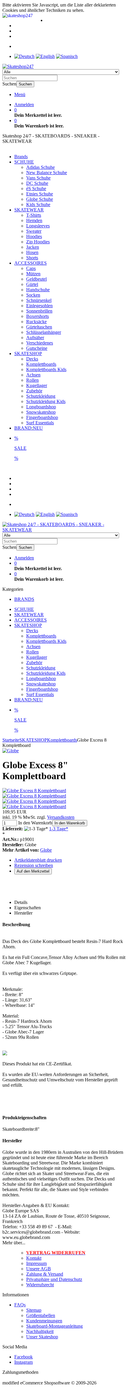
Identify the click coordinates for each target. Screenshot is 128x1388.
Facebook (23, 1356)
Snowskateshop (41, 412)
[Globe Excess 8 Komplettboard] (34, 790)
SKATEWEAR (29, 209)
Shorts (32, 257)
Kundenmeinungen (44, 1320)
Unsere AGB (38, 1268)
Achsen (33, 374)
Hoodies (34, 236)
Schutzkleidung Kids (45, 401)
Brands (21, 156)
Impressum (36, 1263)
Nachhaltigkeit (40, 1331)
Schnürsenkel (38, 300)
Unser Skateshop (42, 1336)
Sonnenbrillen (39, 310)
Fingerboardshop (42, 417)
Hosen (32, 252)
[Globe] (10, 750)
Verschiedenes (39, 342)
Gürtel (32, 284)
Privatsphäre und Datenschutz (54, 1279)
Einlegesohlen (39, 305)
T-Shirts (33, 215)
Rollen (32, 380)
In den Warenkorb (69, 823)
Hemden (34, 220)
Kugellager (36, 385)
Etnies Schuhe (39, 193)
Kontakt (33, 1258)
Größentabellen (40, 1315)
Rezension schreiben (33, 865)
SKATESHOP (28, 353)
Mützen (33, 273)
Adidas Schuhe (40, 167)
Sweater (33, 231)
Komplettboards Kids (46, 369)
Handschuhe (38, 289)
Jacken (32, 247)
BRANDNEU (28, 428)
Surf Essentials (40, 422)
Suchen (25, 84)
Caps (31, 268)
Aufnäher (35, 337)
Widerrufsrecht (40, 1284)
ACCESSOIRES (30, 263)
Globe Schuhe (39, 199)
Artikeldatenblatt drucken (38, 860)
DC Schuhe (37, 183)
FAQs (20, 1304)
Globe (46, 849)
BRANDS (24, 599)
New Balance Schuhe (46, 172)
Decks (32, 358)
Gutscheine (36, 348)
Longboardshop (41, 406)
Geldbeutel (36, 279)
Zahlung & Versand (44, 1274)
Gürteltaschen (39, 326)
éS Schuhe (36, 188)
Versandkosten (60, 817)
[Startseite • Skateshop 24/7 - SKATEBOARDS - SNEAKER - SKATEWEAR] (18, 66)
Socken (33, 294)
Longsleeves (38, 225)
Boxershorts (37, 316)
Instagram (23, 1362)
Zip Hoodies (38, 241)
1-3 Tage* (58, 828)
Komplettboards (41, 364)
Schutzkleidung (40, 396)
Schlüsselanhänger (43, 332)
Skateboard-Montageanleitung (54, 1326)
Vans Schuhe (38, 177)
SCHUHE (24, 161)
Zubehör (34, 390)
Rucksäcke (36, 321)
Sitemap (33, 1310)
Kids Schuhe (38, 204)
